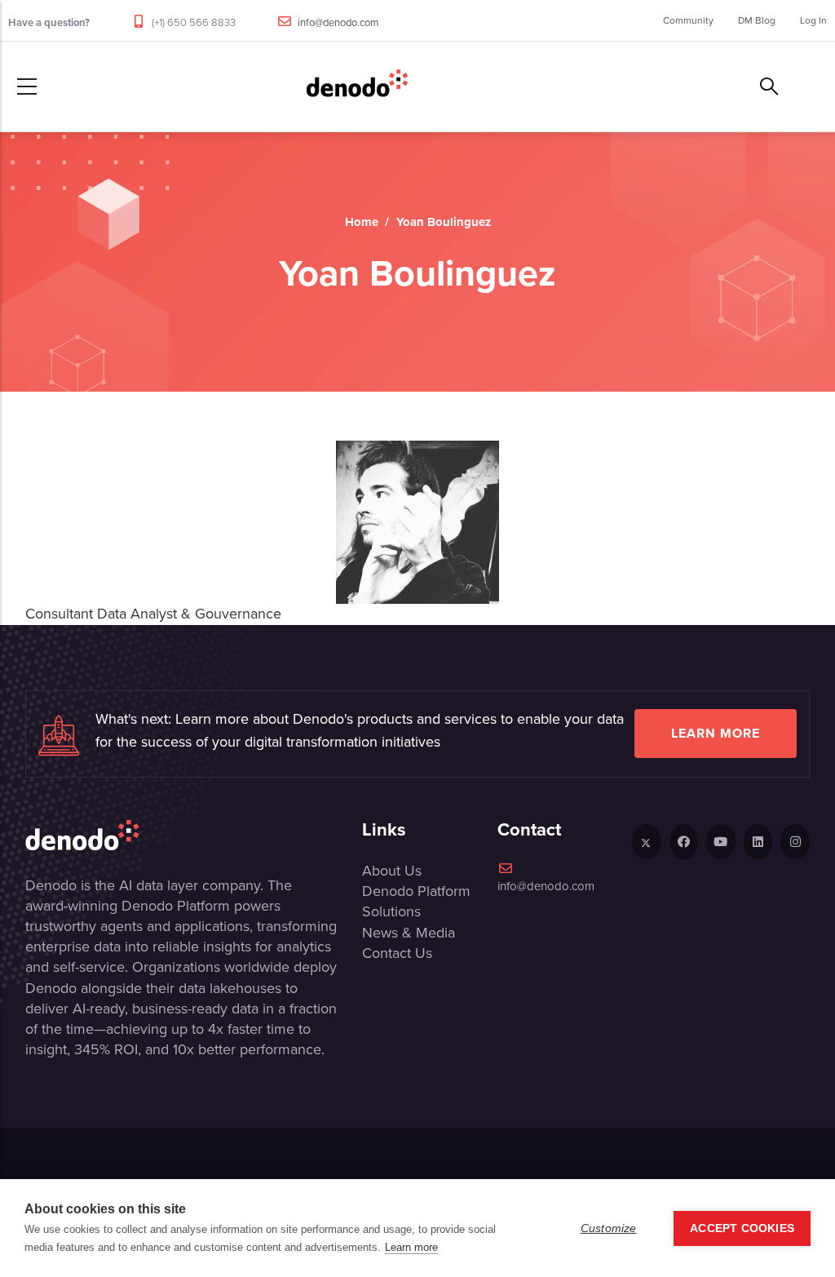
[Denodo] (357, 86)
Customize (609, 1228)
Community (688, 20)
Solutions (391, 911)
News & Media (408, 932)
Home (361, 222)
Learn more (715, 733)
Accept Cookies (742, 1228)
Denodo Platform (416, 891)
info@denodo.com (338, 22)
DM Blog (756, 20)
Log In (813, 20)
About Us (392, 870)
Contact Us (397, 953)
